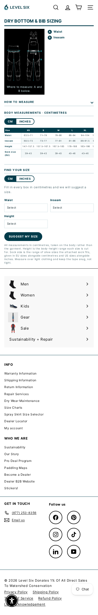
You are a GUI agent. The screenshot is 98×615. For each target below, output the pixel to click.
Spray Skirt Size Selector (23, 414)
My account (13, 428)
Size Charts (13, 407)
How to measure (19, 102)
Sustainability (15, 447)
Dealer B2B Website (19, 481)
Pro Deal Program (17, 461)
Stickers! (11, 488)
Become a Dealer (17, 474)
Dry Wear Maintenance (22, 401)
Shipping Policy (46, 592)
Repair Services (16, 394)
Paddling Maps (15, 468)
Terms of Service (18, 598)
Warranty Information (20, 373)
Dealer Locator (15, 421)
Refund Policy (50, 598)
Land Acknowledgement (24, 604)
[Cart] (78, 7)
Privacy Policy (16, 592)
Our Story (11, 454)
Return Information (18, 387)
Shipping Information (20, 380)
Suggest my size (23, 236)
